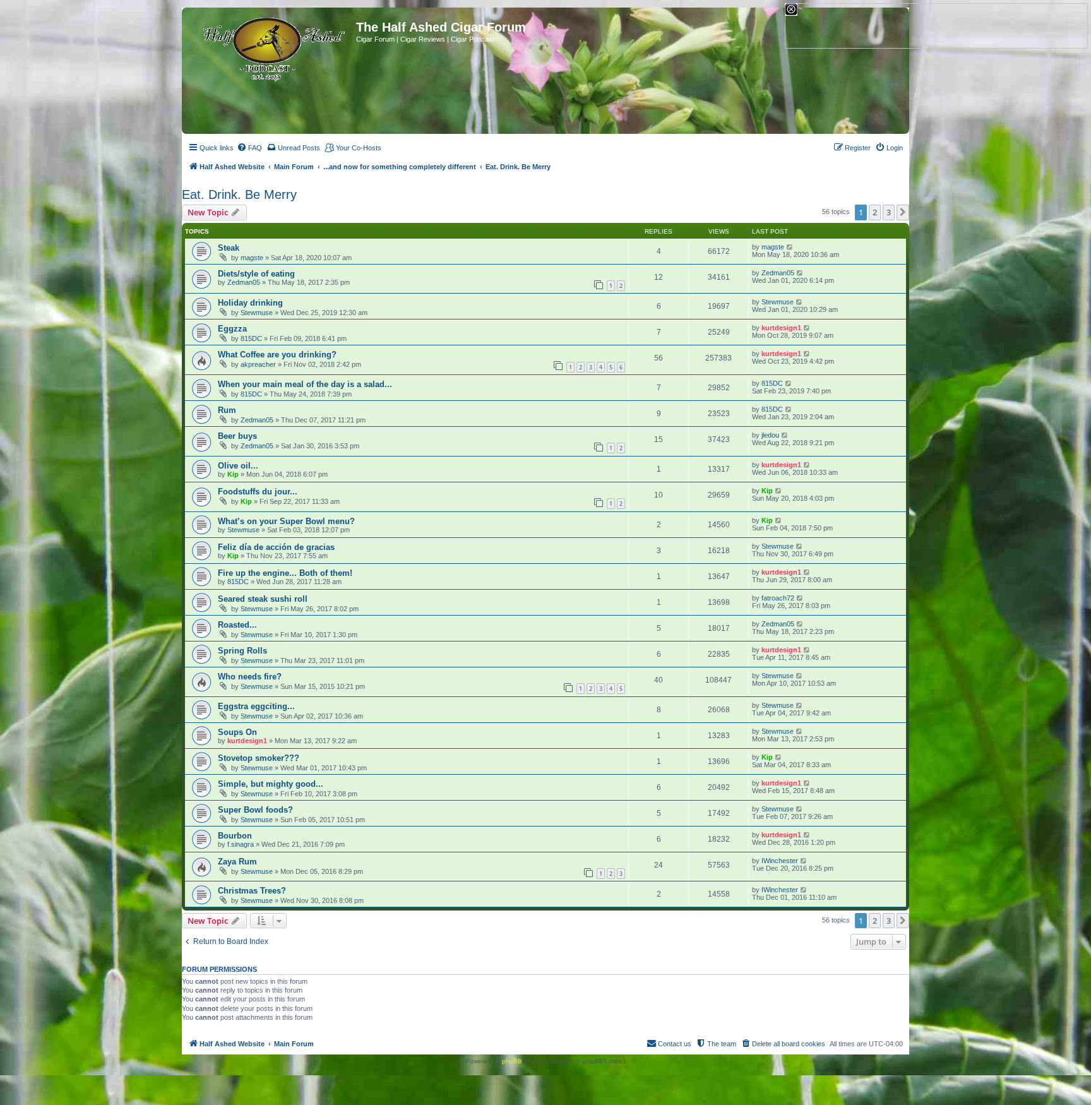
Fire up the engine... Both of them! (285, 573)
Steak (228, 248)
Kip (233, 474)
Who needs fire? (250, 676)
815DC (251, 338)
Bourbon (235, 835)
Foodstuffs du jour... (257, 491)
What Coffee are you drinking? (277, 354)
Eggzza (232, 328)
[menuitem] (249, 147)
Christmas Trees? (252, 890)
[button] (903, 212)
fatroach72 (777, 598)
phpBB (512, 1061)
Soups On (237, 732)
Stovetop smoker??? (258, 758)
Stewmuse (257, 312)
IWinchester (779, 860)
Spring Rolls (242, 650)
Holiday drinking (250, 303)
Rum (227, 410)
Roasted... (237, 625)
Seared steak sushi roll (262, 599)
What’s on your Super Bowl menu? (286, 521)
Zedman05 (243, 282)
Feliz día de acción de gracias (276, 547)
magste (252, 257)
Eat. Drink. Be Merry (239, 194)
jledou (770, 435)
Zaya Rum (237, 861)
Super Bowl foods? (255, 810)
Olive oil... (238, 465)
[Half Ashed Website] (270, 47)
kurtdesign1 (781, 328)
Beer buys (237, 436)
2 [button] (875, 212)
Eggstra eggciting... (256, 706)
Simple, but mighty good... (270, 784)
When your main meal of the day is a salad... (305, 384)
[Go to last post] (790, 247)
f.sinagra (240, 844)
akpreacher (258, 364)
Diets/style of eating (256, 273)
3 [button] (888, 212)
